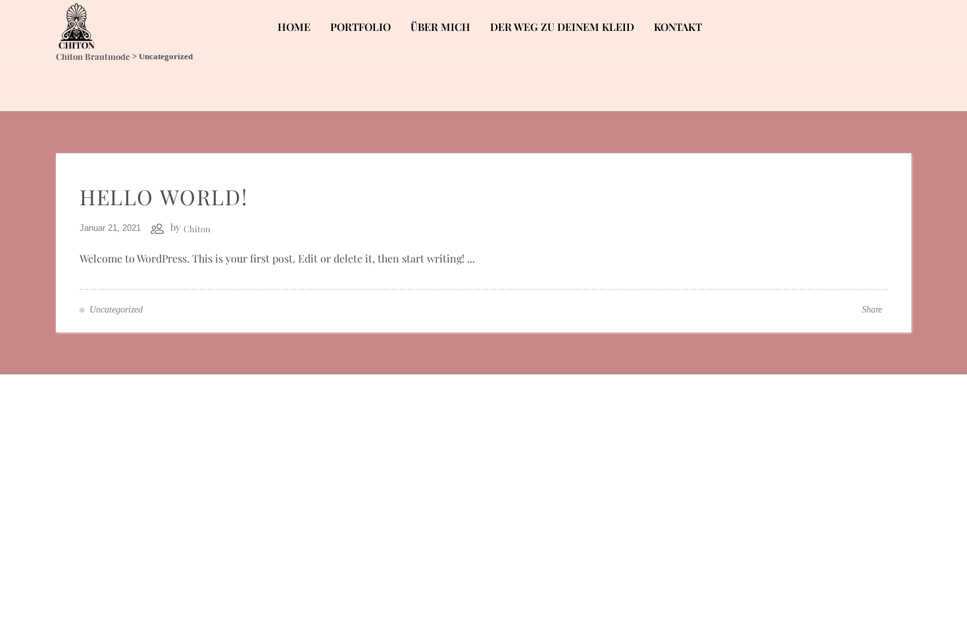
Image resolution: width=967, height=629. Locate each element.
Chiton (197, 228)
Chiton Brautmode (93, 56)
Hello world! (163, 196)
